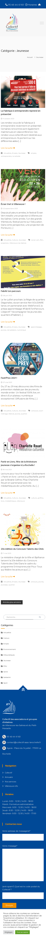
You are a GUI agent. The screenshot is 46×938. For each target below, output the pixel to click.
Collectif (8, 773)
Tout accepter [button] (22, 932)
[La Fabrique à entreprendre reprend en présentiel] (23, 91)
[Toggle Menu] (42, 23)
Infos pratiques (9, 655)
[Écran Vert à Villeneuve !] (23, 185)
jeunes (3, 330)
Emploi (14, 153)
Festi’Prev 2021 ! (9, 378)
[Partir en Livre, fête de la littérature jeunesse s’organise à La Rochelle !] (23, 442)
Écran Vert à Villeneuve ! (13, 204)
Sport (5, 683)
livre (2, 501)
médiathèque (10, 501)
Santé (5, 672)
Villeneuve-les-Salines (17, 243)
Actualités (7, 153)
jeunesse (4, 585)
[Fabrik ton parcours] (23, 272)
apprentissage (36, 327)
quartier (24, 414)
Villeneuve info (11, 786)
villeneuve (21, 501)
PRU (5, 666)
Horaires (32, 4)
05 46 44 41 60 (16, 4)
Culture (15, 240)
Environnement (9, 649)
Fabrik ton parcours (11, 291)
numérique (21, 330)
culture (34, 498)
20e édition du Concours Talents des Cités (22, 549)
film (41, 240)
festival (11, 414)
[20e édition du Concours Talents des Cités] (23, 530)
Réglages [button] (8, 932)
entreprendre (6, 156)
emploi (33, 153)
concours (34, 411)
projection (5, 243)
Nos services (10, 781)
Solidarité (7, 677)
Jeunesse (21, 153)
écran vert (35, 240)
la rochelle (16, 156)
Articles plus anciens (12, 602)
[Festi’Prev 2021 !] (23, 359)
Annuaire (9, 777)
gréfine (40, 498)
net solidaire (11, 330)
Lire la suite (7, 148)
